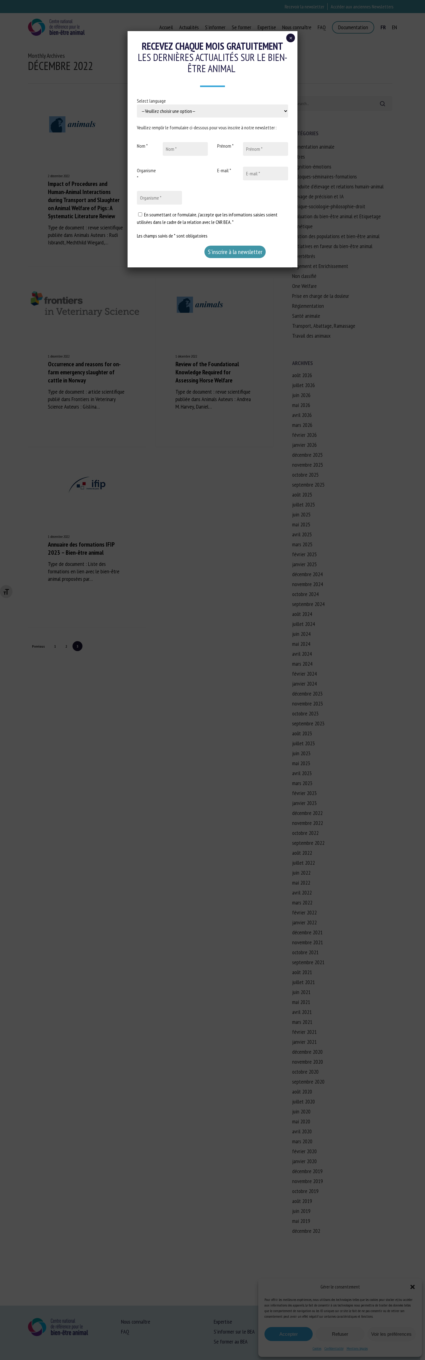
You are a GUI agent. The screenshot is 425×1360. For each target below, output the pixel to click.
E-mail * (224, 170)
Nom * (142, 146)
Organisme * (146, 174)
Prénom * (225, 146)
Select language (151, 101)
